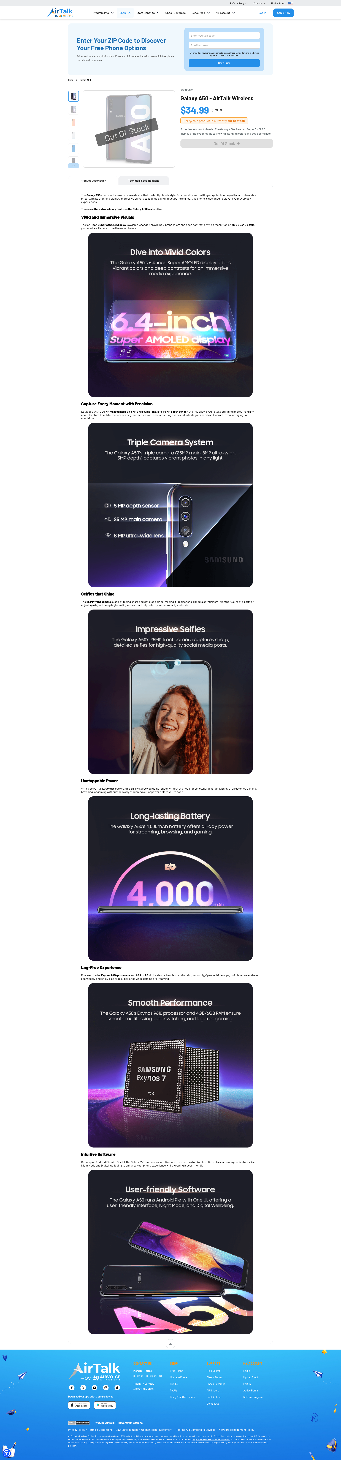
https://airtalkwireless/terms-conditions (211, 1439)
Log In (262, 12)
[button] (7, 1453)
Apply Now (283, 12)
